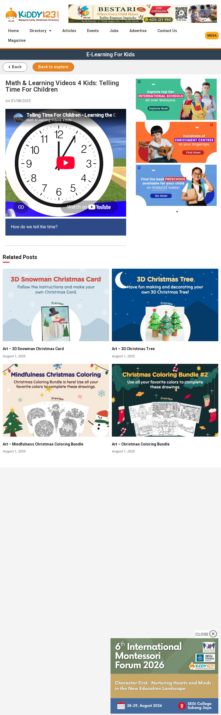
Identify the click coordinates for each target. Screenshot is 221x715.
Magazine (17, 40)
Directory (38, 31)
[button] (212, 35)
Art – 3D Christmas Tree (133, 349)
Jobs (114, 31)
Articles (69, 31)
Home (13, 31)
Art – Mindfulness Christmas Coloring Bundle (43, 444)
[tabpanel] (176, 99)
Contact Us (167, 31)
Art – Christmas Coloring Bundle (141, 444)
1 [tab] (177, 211)
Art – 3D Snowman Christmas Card (33, 349)
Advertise (138, 31)
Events (93, 31)
